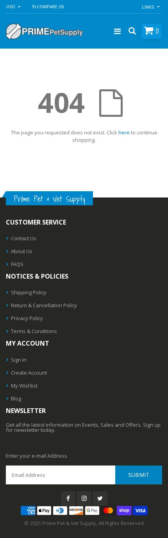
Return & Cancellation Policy (44, 305)
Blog (16, 398)
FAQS (17, 264)
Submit (138, 474)
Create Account (29, 372)
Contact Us (23, 238)
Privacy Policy (27, 318)
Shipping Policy (28, 292)
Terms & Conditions (34, 331)
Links (148, 7)
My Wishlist (24, 385)
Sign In (19, 359)
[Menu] (117, 31)
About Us (21, 251)
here (124, 132)
